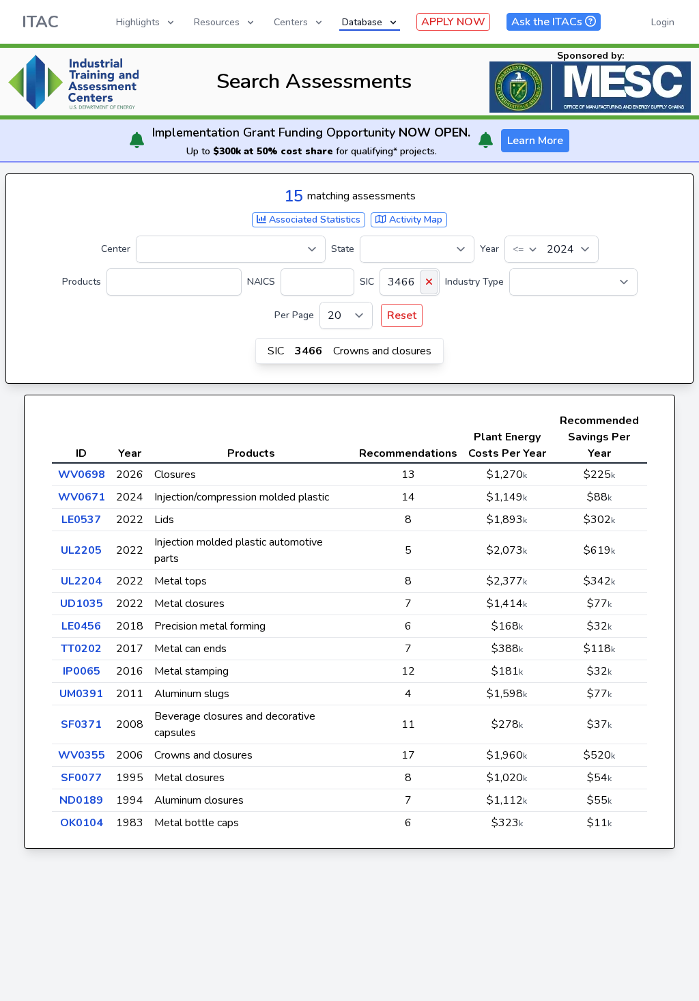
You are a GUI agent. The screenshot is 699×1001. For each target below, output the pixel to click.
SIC (367, 281)
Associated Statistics (313, 219)
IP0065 (81, 671)
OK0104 (81, 822)
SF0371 (81, 724)
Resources (217, 22)
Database (362, 22)
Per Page (294, 315)
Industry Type (474, 281)
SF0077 (81, 777)
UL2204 (81, 581)
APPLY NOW (453, 21)
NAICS (261, 281)
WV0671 (81, 497)
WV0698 (81, 474)
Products (81, 281)
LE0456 (81, 626)
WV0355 (81, 755)
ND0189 (81, 800)
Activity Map (414, 219)
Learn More (535, 140)
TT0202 (81, 648)
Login (662, 22)
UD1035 (81, 603)
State (342, 248)
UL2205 (81, 550)
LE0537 (81, 519)
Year (489, 248)
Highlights (138, 22)
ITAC (40, 22)
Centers (291, 22)
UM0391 (81, 693)
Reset (401, 315)
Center (115, 248)
